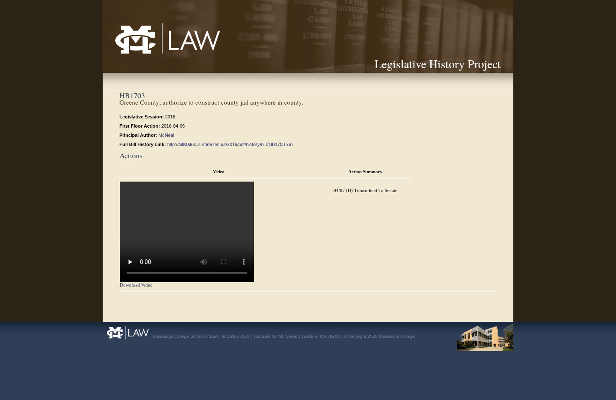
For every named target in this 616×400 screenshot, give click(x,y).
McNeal (166, 135)
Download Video (136, 284)
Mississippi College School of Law (149, 53)
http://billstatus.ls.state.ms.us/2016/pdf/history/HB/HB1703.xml (230, 144)
